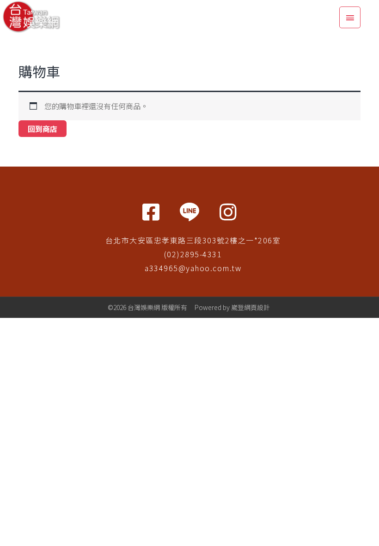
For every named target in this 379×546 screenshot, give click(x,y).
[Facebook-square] (150, 212)
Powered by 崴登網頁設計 (232, 307)
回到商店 (42, 128)
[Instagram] (228, 212)
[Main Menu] (350, 17)
